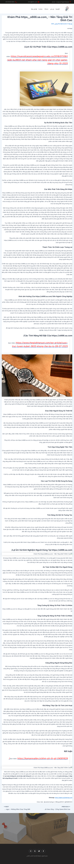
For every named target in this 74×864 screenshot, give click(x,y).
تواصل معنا (34, 9)
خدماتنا (46, 9)
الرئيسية (58, 9)
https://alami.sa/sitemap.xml (63, 797)
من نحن (52, 9)
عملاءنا (41, 9)
